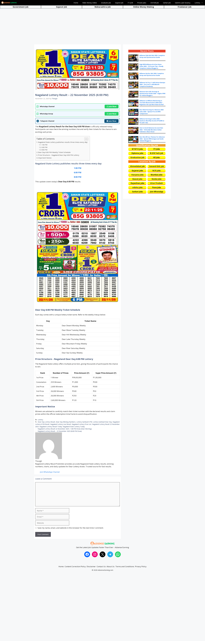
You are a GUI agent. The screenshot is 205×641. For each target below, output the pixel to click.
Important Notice (44, 158)
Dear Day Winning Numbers (66, 422)
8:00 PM (44, 150)
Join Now (112, 106)
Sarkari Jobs (137, 191)
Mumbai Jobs (156, 175)
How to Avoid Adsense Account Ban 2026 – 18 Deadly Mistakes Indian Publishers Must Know (151, 130)
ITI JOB (130, 3)
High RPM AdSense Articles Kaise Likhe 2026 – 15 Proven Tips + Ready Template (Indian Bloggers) (151, 66)
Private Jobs (141, 3)
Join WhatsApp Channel (50, 472)
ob (143, 166)
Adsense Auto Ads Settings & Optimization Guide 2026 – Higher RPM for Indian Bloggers (152, 93)
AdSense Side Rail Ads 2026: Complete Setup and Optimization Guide (152, 56)
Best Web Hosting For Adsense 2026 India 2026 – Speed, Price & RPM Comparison (151, 111)
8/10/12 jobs (137, 149)
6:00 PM (44, 147)
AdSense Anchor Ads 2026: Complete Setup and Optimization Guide (151, 74)
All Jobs (156, 157)
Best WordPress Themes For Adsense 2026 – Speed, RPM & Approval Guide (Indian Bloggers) (152, 139)
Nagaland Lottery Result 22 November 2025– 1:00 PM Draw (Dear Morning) (65, 429)
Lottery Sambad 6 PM (84, 422)
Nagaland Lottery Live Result (60, 424)
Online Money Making (143, 7)
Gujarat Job (119, 3)
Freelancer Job (184, 7)
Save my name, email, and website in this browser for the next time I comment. (71, 528)
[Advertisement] (102, 24)
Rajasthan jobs (137, 183)
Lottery (197, 3)
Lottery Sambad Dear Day (102, 422)
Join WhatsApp (156, 191)
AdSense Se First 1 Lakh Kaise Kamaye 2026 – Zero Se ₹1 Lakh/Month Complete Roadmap (152, 84)
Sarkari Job (167, 3)
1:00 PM (44, 145)
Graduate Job (106, 3)
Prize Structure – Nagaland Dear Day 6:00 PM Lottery (58, 155)
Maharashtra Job (102, 7)
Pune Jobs (156, 187)
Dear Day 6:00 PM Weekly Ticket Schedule (54, 152)
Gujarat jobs (137, 170)
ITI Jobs (156, 149)
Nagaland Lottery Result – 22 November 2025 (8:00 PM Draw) (60, 431)
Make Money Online (89, 3)
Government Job (20, 7)
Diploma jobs (137, 153)
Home (76, 3)
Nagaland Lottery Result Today (51, 427)
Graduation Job (137, 157)
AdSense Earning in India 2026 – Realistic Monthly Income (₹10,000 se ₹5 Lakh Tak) (151, 121)
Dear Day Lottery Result (46, 422)
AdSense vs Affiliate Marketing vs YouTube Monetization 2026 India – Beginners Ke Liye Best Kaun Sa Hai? (151, 102)
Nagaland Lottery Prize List (81, 424)
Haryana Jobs (137, 175)
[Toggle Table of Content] (85, 139)
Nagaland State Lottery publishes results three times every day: (63, 142)
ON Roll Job (154, 3)
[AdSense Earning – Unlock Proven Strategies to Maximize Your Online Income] (9, 2)
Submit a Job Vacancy (182, 3)
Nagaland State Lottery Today (74, 427)
